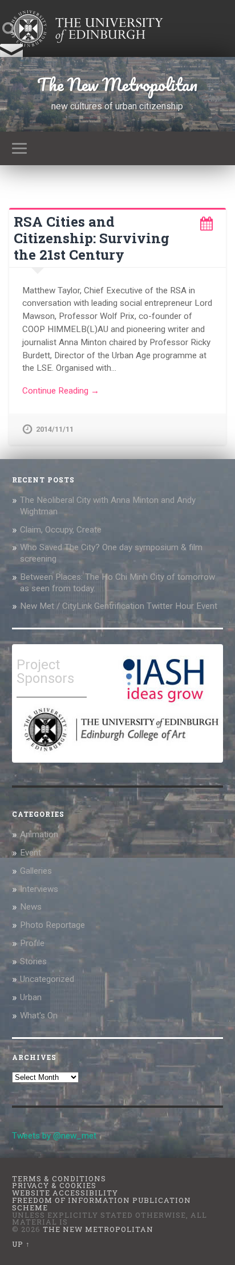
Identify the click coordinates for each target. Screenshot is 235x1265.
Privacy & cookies (54, 1185)
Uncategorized (47, 979)
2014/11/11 (55, 429)
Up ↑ (21, 1243)
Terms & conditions (59, 1178)
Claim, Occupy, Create (61, 530)
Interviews (39, 889)
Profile (32, 943)
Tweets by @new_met (54, 1136)
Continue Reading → (60, 391)
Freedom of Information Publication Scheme (101, 1204)
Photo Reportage (52, 925)
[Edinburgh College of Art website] (120, 754)
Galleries (36, 871)
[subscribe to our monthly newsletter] (11, 56)
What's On (39, 1015)
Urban (31, 997)
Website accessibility (65, 1192)
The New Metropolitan (117, 85)
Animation (39, 834)
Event (30, 853)
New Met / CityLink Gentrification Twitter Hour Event (120, 606)
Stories (33, 961)
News (31, 907)
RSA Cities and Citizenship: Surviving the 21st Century (91, 238)
